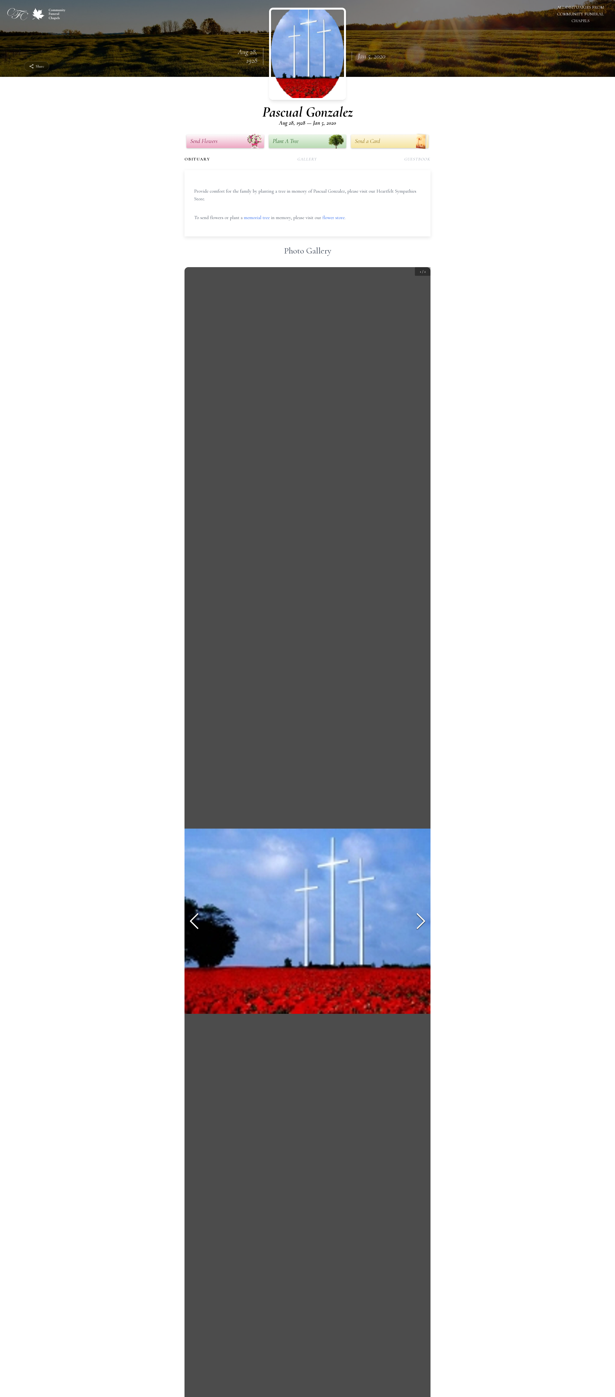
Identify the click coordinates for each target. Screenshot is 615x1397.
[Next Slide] (420, 921)
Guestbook (417, 159)
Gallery (307, 159)
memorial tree (257, 218)
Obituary (197, 159)
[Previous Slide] (194, 921)
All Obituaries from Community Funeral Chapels (580, 14)
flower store (333, 218)
